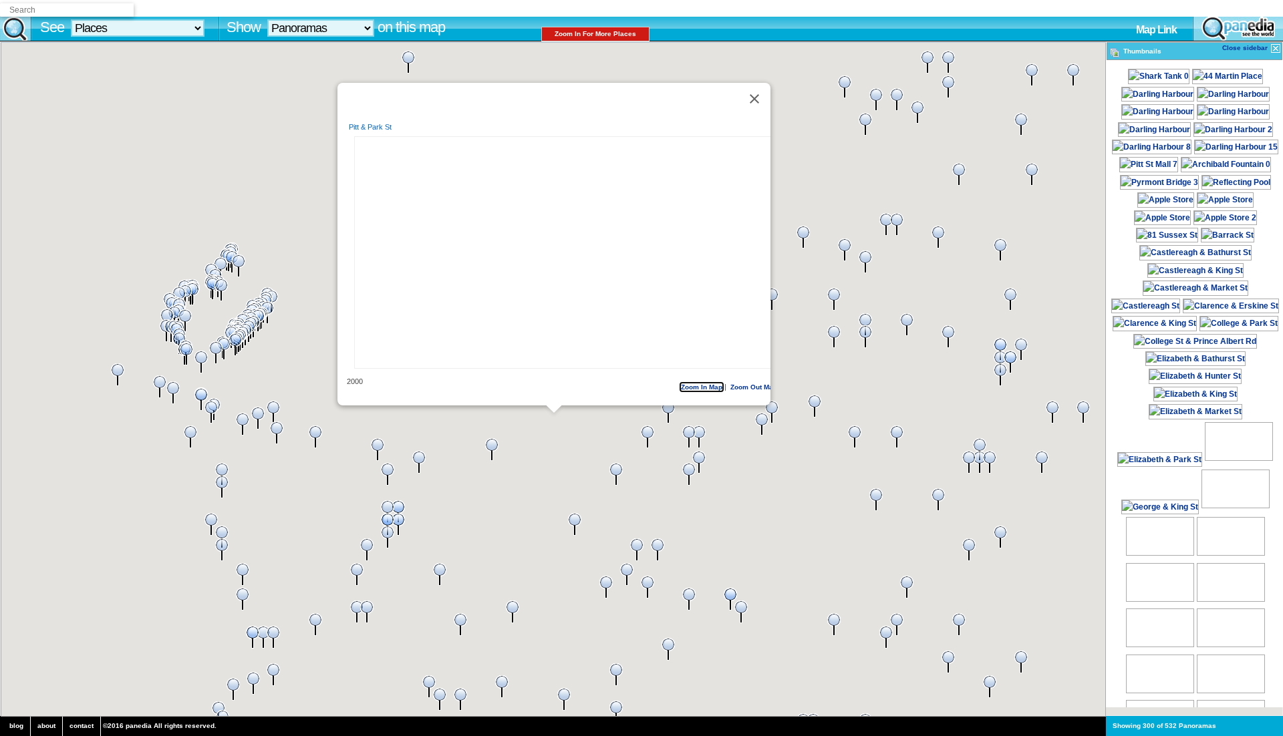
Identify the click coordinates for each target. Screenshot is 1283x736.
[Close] (754, 99)
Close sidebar (1246, 47)
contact (81, 725)
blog (16, 725)
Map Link (1156, 29)
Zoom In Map (695, 387)
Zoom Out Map (753, 387)
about (46, 725)
